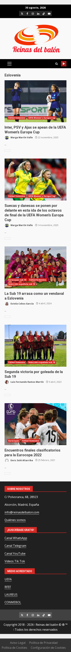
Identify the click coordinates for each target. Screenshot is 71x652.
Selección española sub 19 (21, 284)
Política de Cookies (14, 648)
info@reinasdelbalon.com (22, 512)
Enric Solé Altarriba (21, 460)
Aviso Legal (17, 643)
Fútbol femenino (16, 118)
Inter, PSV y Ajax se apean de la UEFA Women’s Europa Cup (35, 101)
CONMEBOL (13, 602)
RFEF (8, 587)
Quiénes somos (15, 520)
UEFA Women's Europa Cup (41, 118)
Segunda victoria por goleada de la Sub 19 (35, 346)
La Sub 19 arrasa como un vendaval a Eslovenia (35, 267)
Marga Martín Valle (21, 137)
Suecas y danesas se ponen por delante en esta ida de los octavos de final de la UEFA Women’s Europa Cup (35, 179)
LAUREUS (11, 595)
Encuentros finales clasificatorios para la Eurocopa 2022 (35, 424)
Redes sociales (63, 63)
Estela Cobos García (22, 303)
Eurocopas (13, 440)
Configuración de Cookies (48, 648)
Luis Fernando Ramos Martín (27, 381)
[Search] (56, 63)
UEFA (8, 579)
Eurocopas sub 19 (17, 280)
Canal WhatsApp (16, 538)
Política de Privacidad (43, 643)
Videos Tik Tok (15, 561)
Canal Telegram (15, 546)
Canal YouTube (15, 553)
